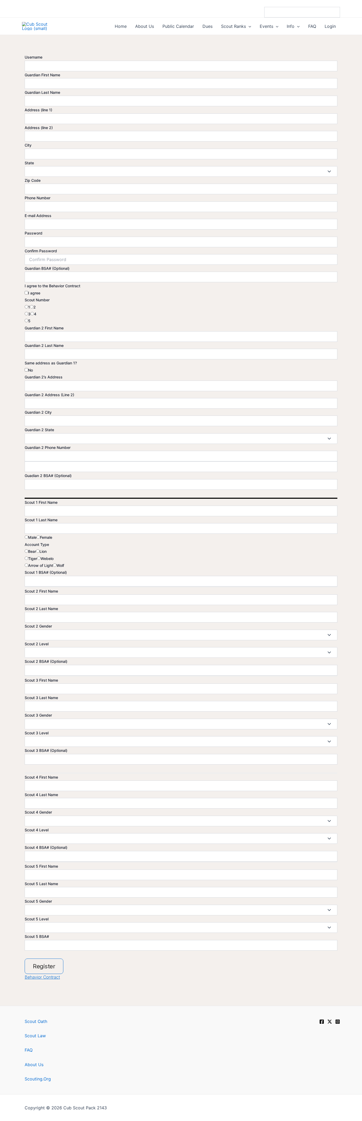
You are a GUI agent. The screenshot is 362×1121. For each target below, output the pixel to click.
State (29, 163)
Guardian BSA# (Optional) (47, 268)
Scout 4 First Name (41, 777)
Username (33, 57)
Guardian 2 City (38, 412)
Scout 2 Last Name (41, 608)
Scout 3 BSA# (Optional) (46, 750)
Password (33, 233)
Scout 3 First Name (41, 680)
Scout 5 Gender (38, 901)
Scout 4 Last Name (41, 794)
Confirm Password (41, 251)
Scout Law (35, 1035)
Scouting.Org (38, 1079)
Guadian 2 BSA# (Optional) (48, 475)
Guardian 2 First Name (44, 328)
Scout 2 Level (36, 644)
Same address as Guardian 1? (51, 363)
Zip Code (33, 180)
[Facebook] (321, 1021)
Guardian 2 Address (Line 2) (49, 394)
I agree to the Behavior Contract (52, 286)
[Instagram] (337, 1021)
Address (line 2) (39, 127)
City (28, 145)
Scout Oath (36, 1021)
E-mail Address (38, 215)
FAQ (29, 1050)
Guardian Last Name (42, 92)
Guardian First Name (42, 75)
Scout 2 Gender (38, 626)
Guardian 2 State (39, 429)
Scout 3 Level (36, 733)
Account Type (37, 544)
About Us (34, 1064)
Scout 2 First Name (41, 591)
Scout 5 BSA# (37, 936)
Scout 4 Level (36, 830)
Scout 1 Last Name (41, 520)
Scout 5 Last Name (41, 883)
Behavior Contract (42, 977)
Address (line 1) (38, 110)
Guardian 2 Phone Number (47, 447)
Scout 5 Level (36, 919)
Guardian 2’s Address (44, 377)
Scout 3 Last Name (41, 697)
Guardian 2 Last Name (44, 345)
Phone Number (37, 198)
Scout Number (37, 300)
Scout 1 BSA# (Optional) (46, 572)
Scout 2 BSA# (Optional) (46, 661)
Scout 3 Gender (38, 715)
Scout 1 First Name (41, 502)
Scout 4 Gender (38, 812)
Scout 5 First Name (41, 866)
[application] (248, 26)
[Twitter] (329, 1021)
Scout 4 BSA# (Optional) (46, 847)
